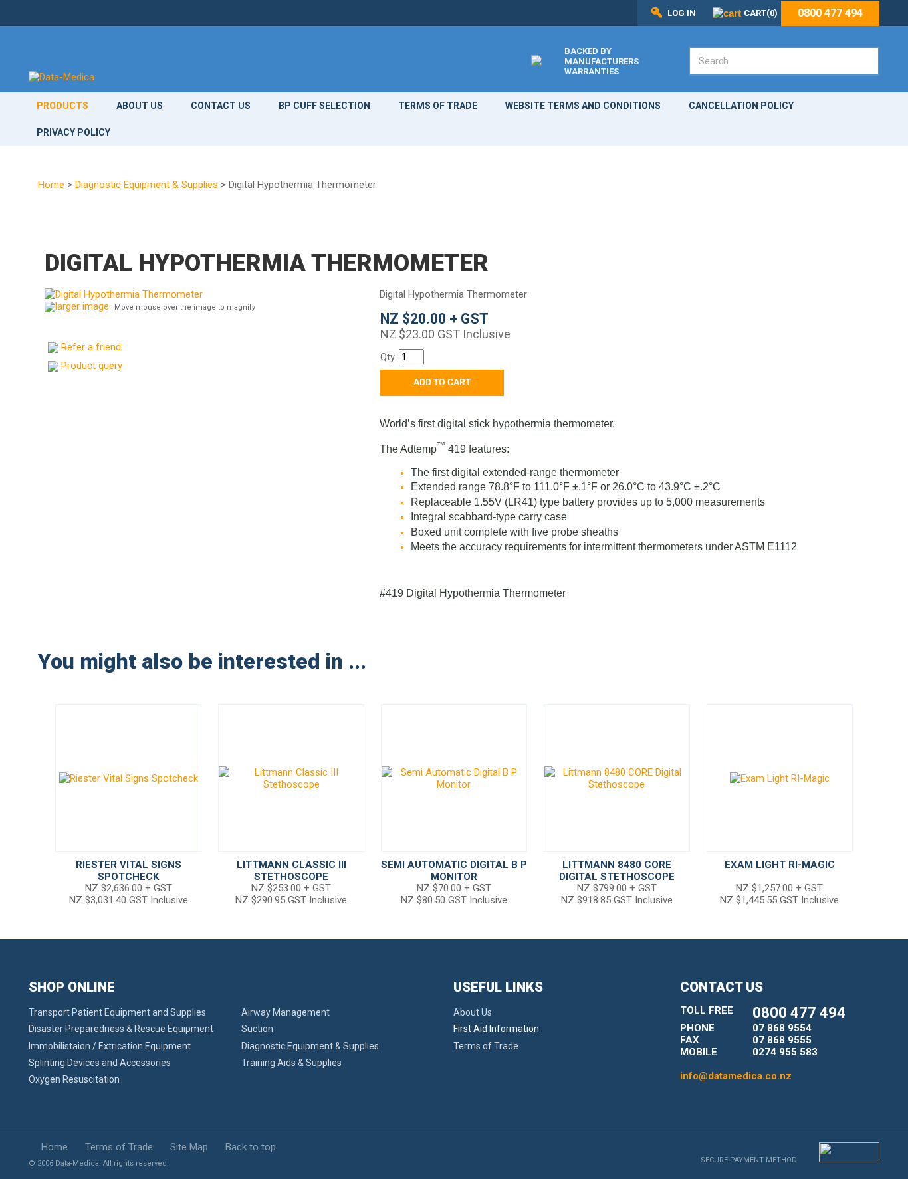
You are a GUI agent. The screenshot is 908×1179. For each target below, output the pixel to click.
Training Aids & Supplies (291, 1062)
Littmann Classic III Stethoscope (291, 871)
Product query (91, 366)
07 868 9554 (782, 1028)
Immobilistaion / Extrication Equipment (110, 1046)
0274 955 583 (785, 1052)
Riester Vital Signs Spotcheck (128, 871)
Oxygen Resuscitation (74, 1079)
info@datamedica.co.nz (736, 1076)
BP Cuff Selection (324, 105)
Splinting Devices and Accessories (100, 1062)
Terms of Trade (437, 105)
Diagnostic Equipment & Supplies (146, 185)
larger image (82, 306)
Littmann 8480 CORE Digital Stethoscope (617, 871)
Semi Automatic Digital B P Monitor (454, 871)
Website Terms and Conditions (583, 105)
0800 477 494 (830, 13)
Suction (257, 1028)
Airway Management (285, 1012)
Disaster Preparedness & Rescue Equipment (121, 1028)
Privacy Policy (73, 132)
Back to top (250, 1147)
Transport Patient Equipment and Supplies (117, 1012)
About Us (139, 105)
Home (51, 185)
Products (62, 105)
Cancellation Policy (741, 105)
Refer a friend (91, 347)
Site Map (189, 1147)
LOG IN (681, 13)
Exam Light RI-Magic (780, 865)
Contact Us (221, 105)
